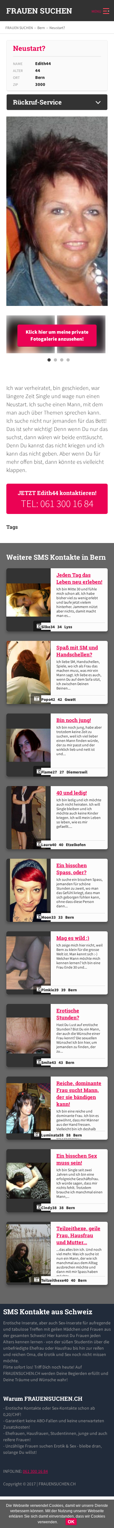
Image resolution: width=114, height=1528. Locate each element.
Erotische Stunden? (67, 1014)
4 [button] (68, 362)
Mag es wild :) (72, 937)
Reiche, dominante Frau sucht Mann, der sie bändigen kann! (78, 1093)
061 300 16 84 (35, 1471)
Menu (96, 11)
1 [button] (49, 362)
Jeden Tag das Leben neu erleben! (79, 578)
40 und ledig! (71, 792)
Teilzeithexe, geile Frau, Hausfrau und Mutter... (78, 1235)
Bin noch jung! (73, 720)
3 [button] (62, 362)
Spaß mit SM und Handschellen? (77, 651)
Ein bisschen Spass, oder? (71, 868)
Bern (41, 27)
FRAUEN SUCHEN (39, 10)
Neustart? (57, 27)
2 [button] (55, 362)
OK (71, 1521)
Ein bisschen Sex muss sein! (76, 1159)
